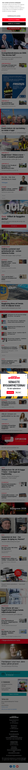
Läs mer (14, 11)
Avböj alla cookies (14, 23)
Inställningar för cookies (14, 15)
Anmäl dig (10, 392)
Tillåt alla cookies (14, 19)
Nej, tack (18, 392)
